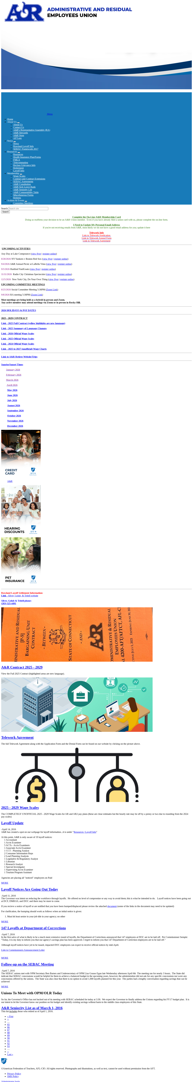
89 (8, 1035)
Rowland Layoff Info (23, 146)
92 (8, 1043)
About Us (18, 124)
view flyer (36, 253)
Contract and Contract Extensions (29, 178)
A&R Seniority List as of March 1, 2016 (32, 1008)
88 (8, 1032)
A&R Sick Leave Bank (24, 187)
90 (8, 1038)
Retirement (18, 168)
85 (8, 1024)
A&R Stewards (20, 132)
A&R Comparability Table (26, 192)
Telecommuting (20, 162)
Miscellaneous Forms (23, 195)
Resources (18, 154)
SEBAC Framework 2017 (25, 149)
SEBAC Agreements (23, 181)
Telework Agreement (17, 737)
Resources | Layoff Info (85, 832)
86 (8, 1027)
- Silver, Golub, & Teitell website (19, 595)
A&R (10, 481)
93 (8, 1046)
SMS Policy (13, 1076)
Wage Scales (19, 176)
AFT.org (17, 138)
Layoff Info (18, 170)
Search (4, 208)
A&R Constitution (22, 184)
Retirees (17, 197)
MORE (4, 883)
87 (8, 1030)
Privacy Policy (14, 1073)
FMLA (16, 160)
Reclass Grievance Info (24, 165)
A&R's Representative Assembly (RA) (31, 130)
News (16, 143)
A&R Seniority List (22, 189)
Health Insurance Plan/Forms (27, 157)
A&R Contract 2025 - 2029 (22, 667)
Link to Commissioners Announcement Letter (23, 950)
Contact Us (18, 127)
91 (8, 1041)
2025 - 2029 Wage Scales (20, 808)
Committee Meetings (23, 203)
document (112, 906)
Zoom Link (51, 289)
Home (10, 119)
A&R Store (18, 135)
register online (49, 253)
